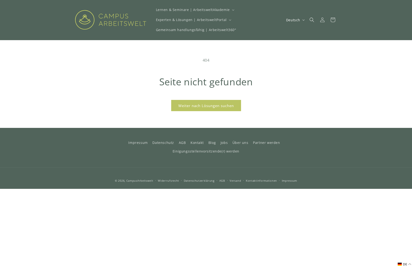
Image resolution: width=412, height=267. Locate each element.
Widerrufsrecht (168, 180)
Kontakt (197, 142)
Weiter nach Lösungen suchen (206, 105)
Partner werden (266, 142)
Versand (235, 180)
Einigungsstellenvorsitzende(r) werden (206, 151)
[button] (194, 10)
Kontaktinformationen (261, 180)
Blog (212, 142)
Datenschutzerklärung (199, 180)
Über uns (240, 142)
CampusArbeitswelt (139, 180)
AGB (182, 142)
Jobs (224, 142)
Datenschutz (163, 142)
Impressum (138, 142)
